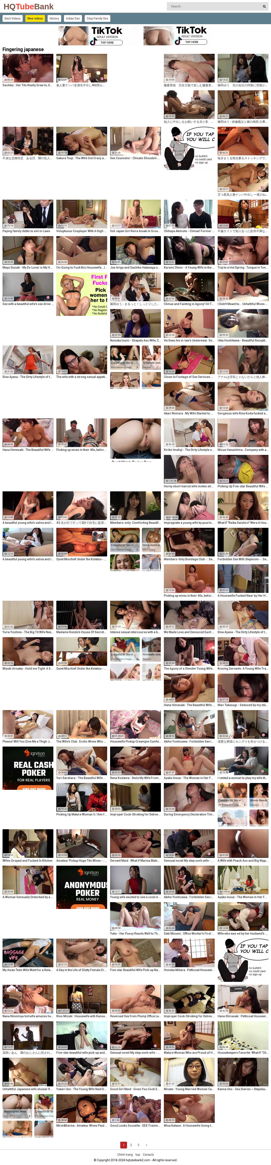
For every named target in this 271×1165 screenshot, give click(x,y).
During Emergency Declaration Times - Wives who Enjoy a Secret (189, 814)
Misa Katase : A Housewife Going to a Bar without (189, 1125)
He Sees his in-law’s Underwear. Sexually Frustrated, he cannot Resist (189, 340)
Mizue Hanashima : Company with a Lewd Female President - (243, 450)
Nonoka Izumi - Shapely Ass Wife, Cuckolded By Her (135, 340)
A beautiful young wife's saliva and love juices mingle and (28, 522)
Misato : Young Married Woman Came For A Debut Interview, (189, 1089)
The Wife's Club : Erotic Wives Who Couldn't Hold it (81, 741)
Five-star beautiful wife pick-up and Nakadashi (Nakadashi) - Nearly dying (81, 1052)
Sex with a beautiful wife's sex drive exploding (28, 304)
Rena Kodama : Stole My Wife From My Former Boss (135, 778)
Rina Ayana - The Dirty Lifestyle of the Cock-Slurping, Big (28, 377)
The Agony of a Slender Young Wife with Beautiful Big (189, 668)
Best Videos (13, 18)
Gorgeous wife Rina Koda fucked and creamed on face (243, 413)
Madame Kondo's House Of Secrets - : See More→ (81, 632)
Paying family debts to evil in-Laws (26, 231)
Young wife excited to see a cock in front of (135, 897)
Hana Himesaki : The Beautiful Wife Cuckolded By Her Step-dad (28, 450)
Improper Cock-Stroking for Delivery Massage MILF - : (189, 1016)
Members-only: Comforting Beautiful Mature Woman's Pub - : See (135, 522)
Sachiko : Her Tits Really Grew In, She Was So (28, 85)
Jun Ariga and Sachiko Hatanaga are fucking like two (135, 267)
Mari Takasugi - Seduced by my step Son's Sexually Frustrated (243, 705)
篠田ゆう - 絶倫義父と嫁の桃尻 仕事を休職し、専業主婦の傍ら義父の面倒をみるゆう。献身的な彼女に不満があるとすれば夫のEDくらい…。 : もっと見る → (243, 121)
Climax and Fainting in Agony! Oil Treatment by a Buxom (189, 304)
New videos (35, 18)
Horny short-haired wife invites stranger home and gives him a (189, 486)
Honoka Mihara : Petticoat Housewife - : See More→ (189, 970)
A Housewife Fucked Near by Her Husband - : (243, 595)
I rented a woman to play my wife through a (243, 778)
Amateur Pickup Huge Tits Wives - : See (81, 860)
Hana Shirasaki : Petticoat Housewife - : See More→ (243, 1016)
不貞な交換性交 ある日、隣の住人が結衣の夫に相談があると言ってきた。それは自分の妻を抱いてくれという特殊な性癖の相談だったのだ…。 (28, 158)
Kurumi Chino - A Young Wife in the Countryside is (189, 267)
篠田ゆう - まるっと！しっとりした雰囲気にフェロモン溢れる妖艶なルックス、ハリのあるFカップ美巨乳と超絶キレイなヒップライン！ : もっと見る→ (135, 304)
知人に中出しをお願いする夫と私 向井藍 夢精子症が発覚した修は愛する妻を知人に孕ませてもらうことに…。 (189, 121)
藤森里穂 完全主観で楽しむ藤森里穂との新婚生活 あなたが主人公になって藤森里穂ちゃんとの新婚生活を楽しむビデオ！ (189, 85)
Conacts (148, 1154)
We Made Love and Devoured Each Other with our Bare (189, 632)
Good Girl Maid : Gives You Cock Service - (135, 1089)
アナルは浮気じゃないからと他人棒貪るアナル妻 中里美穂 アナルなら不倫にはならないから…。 (243, 377)
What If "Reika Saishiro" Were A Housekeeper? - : (243, 522)
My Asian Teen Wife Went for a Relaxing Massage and (28, 970)
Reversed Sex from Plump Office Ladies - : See (135, 1016)
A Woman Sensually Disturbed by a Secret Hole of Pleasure (28, 897)
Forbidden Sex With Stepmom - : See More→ (243, 559)
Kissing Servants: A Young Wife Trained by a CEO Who (243, 668)
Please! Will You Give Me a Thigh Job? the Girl (28, 741)
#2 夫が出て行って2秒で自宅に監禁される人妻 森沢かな (81, 522)
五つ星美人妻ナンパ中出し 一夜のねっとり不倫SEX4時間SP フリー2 (243, 194)
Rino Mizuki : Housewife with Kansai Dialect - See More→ (81, 1016)
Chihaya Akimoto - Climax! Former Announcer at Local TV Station (189, 231)
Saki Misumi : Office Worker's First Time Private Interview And (189, 933)
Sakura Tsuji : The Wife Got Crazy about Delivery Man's (81, 158)
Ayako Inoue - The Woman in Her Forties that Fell (189, 778)
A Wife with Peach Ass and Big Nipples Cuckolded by (243, 860)
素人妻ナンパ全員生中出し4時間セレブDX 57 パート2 (81, 85)
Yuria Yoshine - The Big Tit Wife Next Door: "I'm (28, 632)
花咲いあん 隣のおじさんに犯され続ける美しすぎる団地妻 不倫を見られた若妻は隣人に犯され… (28, 1052)
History (54, 18)
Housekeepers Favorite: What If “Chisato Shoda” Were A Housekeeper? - (243, 1052)
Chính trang (125, 1154)
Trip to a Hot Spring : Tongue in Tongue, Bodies (243, 267)
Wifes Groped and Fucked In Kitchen (28, 860)
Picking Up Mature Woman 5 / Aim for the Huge (81, 814)
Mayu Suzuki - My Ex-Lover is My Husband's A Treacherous (28, 267)
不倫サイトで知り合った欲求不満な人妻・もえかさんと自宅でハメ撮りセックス (243, 231)
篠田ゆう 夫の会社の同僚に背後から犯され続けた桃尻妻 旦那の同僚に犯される (243, 85)
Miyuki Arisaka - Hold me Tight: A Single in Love (28, 668)
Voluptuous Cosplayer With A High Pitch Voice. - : (81, 231)
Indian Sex (73, 18)
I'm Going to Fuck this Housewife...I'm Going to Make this (81, 267)
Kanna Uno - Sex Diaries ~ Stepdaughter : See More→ (243, 1089)
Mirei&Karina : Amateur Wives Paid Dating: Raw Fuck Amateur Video (81, 1125)
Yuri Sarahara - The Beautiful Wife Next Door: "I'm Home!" (81, 778)
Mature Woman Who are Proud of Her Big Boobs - (189, 1052)
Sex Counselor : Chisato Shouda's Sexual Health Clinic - (135, 158)
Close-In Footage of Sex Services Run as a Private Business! (189, 377)
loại (138, 1154)
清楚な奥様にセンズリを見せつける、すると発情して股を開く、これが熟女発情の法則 (243, 741)
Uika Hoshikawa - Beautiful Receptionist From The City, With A (243, 340)
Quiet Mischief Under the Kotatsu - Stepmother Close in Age (81, 559)
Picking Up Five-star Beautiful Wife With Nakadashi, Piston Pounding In (243, 486)
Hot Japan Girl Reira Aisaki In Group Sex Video (135, 231)
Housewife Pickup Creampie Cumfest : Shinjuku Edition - (135, 741)
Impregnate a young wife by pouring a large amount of (189, 522)
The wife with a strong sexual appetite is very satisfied (81, 377)
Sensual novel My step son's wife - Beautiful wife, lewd (189, 860)
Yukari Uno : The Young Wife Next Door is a (81, 1089)
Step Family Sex (97, 18)
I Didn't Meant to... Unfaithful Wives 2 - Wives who (243, 304)
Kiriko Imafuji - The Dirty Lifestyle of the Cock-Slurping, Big (189, 450)
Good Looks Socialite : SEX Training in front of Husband (135, 1125)
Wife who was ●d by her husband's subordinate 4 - (243, 933)
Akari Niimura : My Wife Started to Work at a (189, 413)
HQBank (15, 6)
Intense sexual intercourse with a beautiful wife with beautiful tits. (135, 632)
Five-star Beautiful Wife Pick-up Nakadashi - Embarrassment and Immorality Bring (135, 970)
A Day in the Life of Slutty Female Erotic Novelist (81, 970)
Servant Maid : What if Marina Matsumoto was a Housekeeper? (135, 860)
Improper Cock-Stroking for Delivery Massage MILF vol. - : (135, 814)
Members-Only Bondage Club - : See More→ (189, 559)
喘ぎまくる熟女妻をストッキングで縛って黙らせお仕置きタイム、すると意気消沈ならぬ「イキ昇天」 (243, 158)
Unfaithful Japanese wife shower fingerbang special (28, 1089)
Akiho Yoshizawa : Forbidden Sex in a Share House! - (189, 741)
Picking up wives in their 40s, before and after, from (81, 450)
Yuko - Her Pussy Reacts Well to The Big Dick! (135, 933)
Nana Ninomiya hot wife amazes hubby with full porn (28, 1016)
